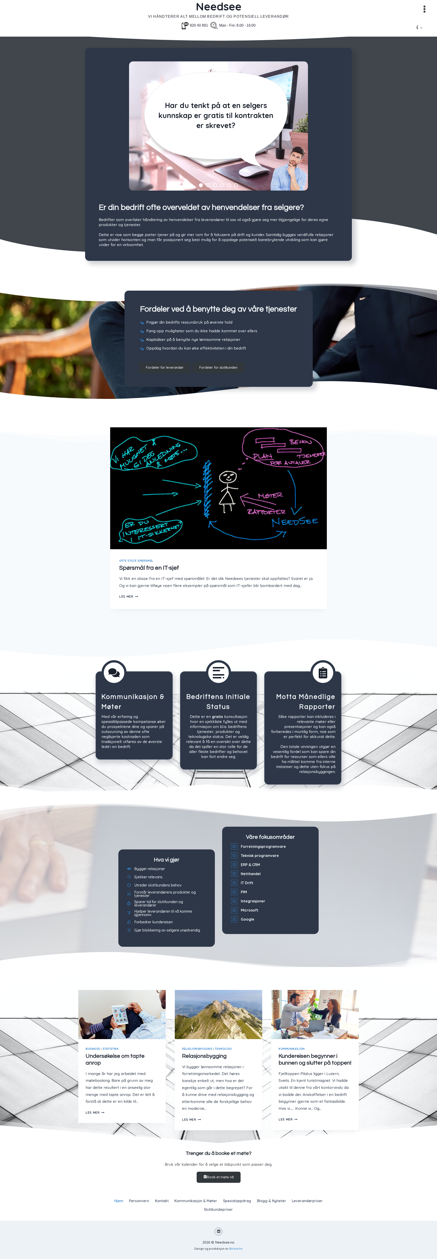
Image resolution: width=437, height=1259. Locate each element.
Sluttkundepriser (218, 1209)
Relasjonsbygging (204, 1056)
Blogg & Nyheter (271, 1201)
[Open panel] (424, 9)
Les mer (128, 596)
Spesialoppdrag (237, 1201)
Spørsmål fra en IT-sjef (149, 568)
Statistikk (111, 1048)
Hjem (118, 1201)
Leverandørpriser (307, 1201)
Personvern (139, 1201)
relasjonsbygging (197, 1048)
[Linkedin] (218, 1231)
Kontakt (162, 1201)
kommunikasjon (292, 1048)
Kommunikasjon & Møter (195, 1201)
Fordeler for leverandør (165, 367)
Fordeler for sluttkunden (218, 367)
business (93, 1048)
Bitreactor (236, 1248)
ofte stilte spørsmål (136, 560)
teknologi (223, 1048)
